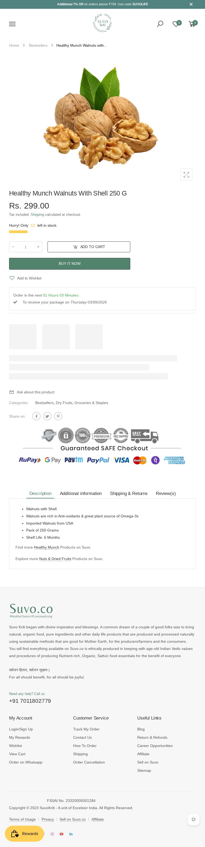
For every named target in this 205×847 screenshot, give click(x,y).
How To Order (85, 746)
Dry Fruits (64, 403)
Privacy (48, 819)
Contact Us (82, 737)
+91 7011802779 (30, 701)
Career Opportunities (155, 746)
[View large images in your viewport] (186, 174)
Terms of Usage (22, 819)
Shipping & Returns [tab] (129, 493)
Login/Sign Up (21, 729)
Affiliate (143, 754)
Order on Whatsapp (25, 762)
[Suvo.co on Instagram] (52, 834)
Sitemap (144, 770)
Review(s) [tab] (166, 493)
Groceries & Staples (91, 403)
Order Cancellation (89, 762)
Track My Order (86, 729)
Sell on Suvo (147, 762)
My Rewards (19, 737)
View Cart (17, 754)
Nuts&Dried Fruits (55, 559)
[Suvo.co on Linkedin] (71, 834)
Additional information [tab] (81, 493)
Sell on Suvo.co (73, 819)
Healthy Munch (46, 547)
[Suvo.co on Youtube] (62, 834)
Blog (141, 729)
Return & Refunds (152, 737)
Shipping (37, 215)
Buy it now (70, 264)
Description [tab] (40, 493)
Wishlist (15, 746)
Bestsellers (44, 403)
